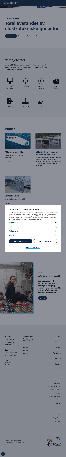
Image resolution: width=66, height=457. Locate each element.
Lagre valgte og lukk (45, 241)
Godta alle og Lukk (20, 241)
